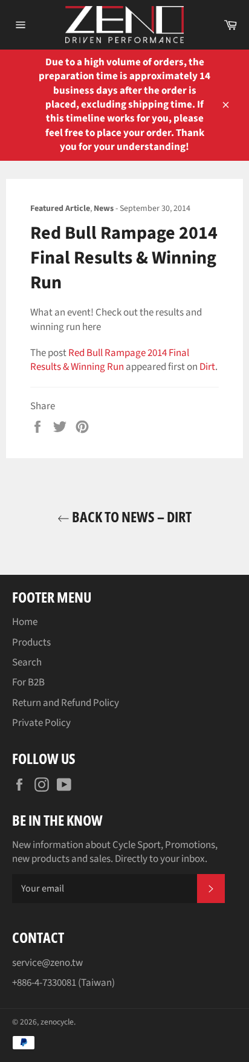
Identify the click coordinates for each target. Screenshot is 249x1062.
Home (24, 622)
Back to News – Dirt (131, 516)
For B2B (28, 682)
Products (31, 642)
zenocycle (57, 1022)
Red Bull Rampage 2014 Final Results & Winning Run (109, 360)
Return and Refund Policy (65, 703)
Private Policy (41, 723)
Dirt (207, 367)
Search (27, 662)
